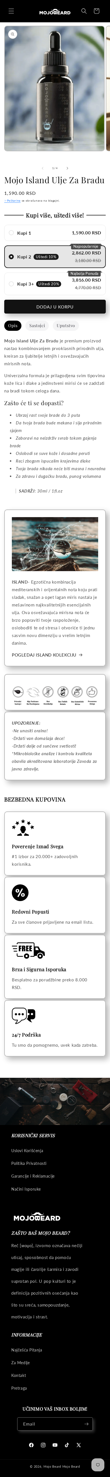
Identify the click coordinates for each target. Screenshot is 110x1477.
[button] (11, 11)
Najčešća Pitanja (26, 1350)
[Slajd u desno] (67, 168)
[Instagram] (43, 1445)
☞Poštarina (12, 200)
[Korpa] (96, 11)
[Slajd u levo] (42, 168)
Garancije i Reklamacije (33, 1176)
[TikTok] (67, 1445)
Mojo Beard (52, 1466)
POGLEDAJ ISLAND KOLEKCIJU (44, 654)
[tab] (12, 326)
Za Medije (20, 1362)
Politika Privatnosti (29, 1163)
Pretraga (19, 1388)
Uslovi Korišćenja (27, 1150)
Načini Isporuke (26, 1189)
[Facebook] (31, 1445)
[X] (79, 1445)
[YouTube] (55, 1445)
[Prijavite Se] (86, 1424)
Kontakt (18, 1375)
